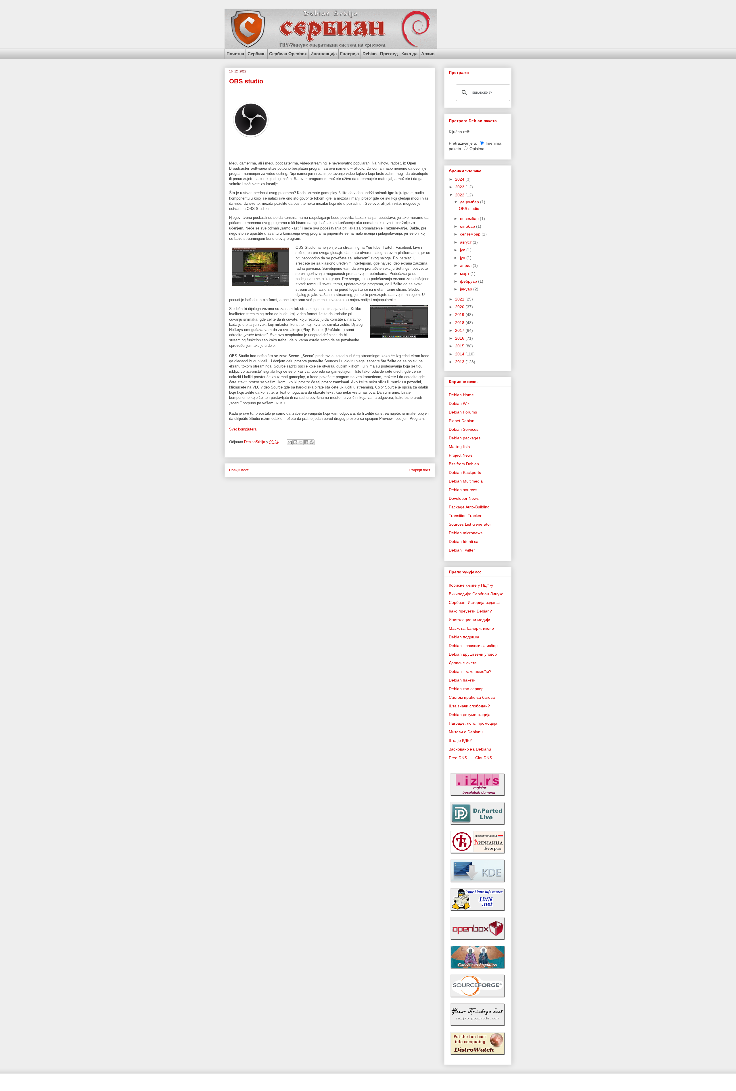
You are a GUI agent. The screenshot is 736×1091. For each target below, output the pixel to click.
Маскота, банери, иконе (471, 628)
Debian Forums (463, 412)
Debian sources (463, 489)
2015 (460, 346)
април (466, 265)
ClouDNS (483, 757)
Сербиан (257, 53)
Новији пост (239, 470)
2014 (460, 354)
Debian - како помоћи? (470, 671)
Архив (427, 53)
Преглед (389, 53)
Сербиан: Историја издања (474, 602)
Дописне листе (463, 663)
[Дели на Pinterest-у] (312, 442)
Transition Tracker (465, 515)
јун (463, 257)
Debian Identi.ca (463, 541)
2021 (460, 299)
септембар (471, 234)
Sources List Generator (470, 524)
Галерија (349, 53)
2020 (460, 307)
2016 (460, 338)
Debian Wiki (459, 403)
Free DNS (458, 757)
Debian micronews (465, 533)
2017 (460, 330)
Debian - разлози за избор (473, 645)
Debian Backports (465, 472)
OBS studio (469, 208)
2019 (460, 314)
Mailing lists (459, 446)
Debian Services (463, 429)
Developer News (464, 498)
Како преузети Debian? (470, 611)
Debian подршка (464, 637)
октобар (468, 226)
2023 (460, 187)
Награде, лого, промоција (473, 723)
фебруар (469, 281)
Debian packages (464, 438)
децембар (470, 202)
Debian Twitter (462, 550)
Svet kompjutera (242, 429)
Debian (370, 53)
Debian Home (461, 395)
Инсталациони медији (469, 619)
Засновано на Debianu (470, 749)
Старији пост (419, 470)
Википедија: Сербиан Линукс (476, 594)
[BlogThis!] (295, 442)
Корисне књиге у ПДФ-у (471, 585)
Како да (409, 53)
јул (463, 250)
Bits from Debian (464, 464)
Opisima (476, 148)
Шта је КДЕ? (460, 740)
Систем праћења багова (472, 697)
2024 (460, 179)
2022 (460, 195)
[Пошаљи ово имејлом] (290, 442)
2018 (460, 322)
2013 (460, 361)
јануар (466, 289)
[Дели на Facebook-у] (306, 442)
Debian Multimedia (466, 481)
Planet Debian (461, 420)
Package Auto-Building (469, 507)
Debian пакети (462, 680)
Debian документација (469, 714)
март (465, 273)
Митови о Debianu (466, 732)
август (466, 242)
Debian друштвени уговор (473, 654)
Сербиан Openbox (288, 53)
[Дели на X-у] (301, 442)
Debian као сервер (466, 688)
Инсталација (323, 53)
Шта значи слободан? (469, 706)
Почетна (235, 53)
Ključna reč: (459, 131)
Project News (461, 455)
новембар (470, 218)
